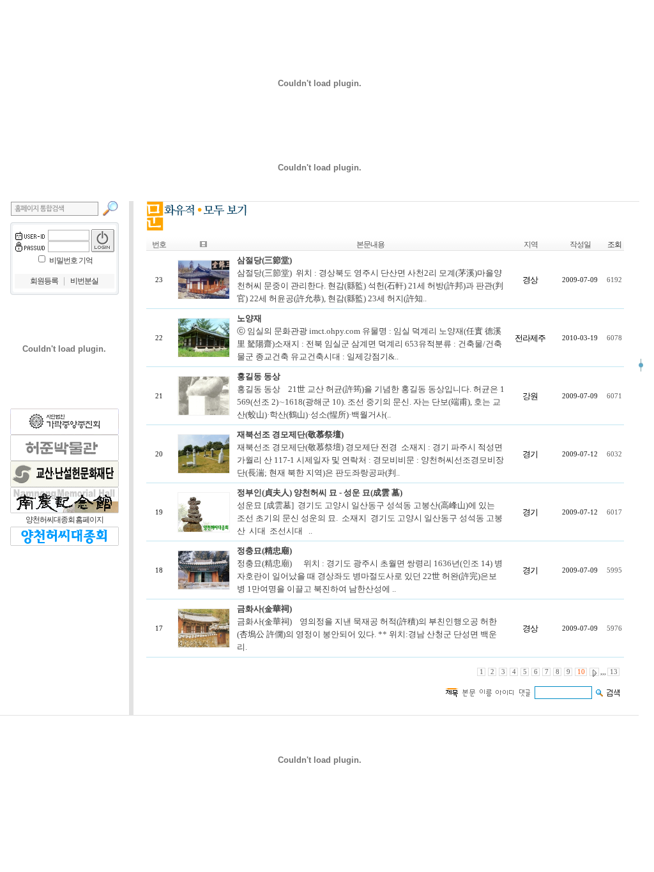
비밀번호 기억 (71, 260)
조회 (614, 244)
